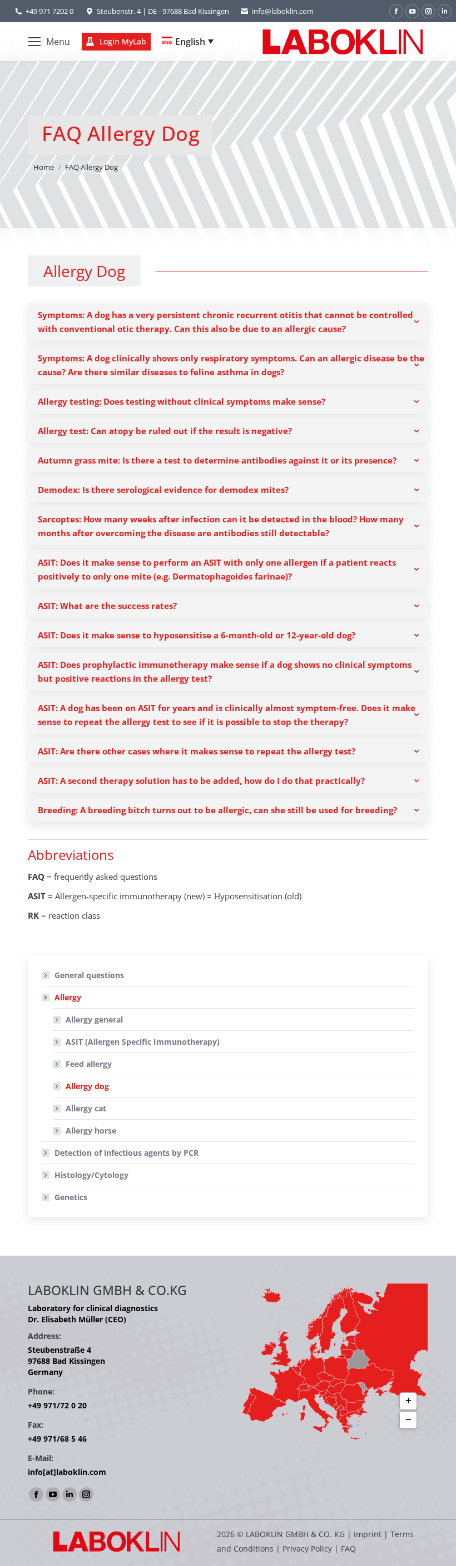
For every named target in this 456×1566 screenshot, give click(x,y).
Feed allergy (89, 1064)
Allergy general (94, 1019)
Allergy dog (87, 1086)
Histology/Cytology (91, 1175)
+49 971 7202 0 (49, 11)
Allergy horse (91, 1130)
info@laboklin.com (283, 11)
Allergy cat (86, 1108)
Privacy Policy (307, 1548)
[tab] (228, 322)
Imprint (367, 1534)
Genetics (70, 1197)
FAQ (348, 1548)
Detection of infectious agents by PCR (126, 1152)
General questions (89, 975)
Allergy (67, 997)
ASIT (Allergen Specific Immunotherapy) (143, 1041)
